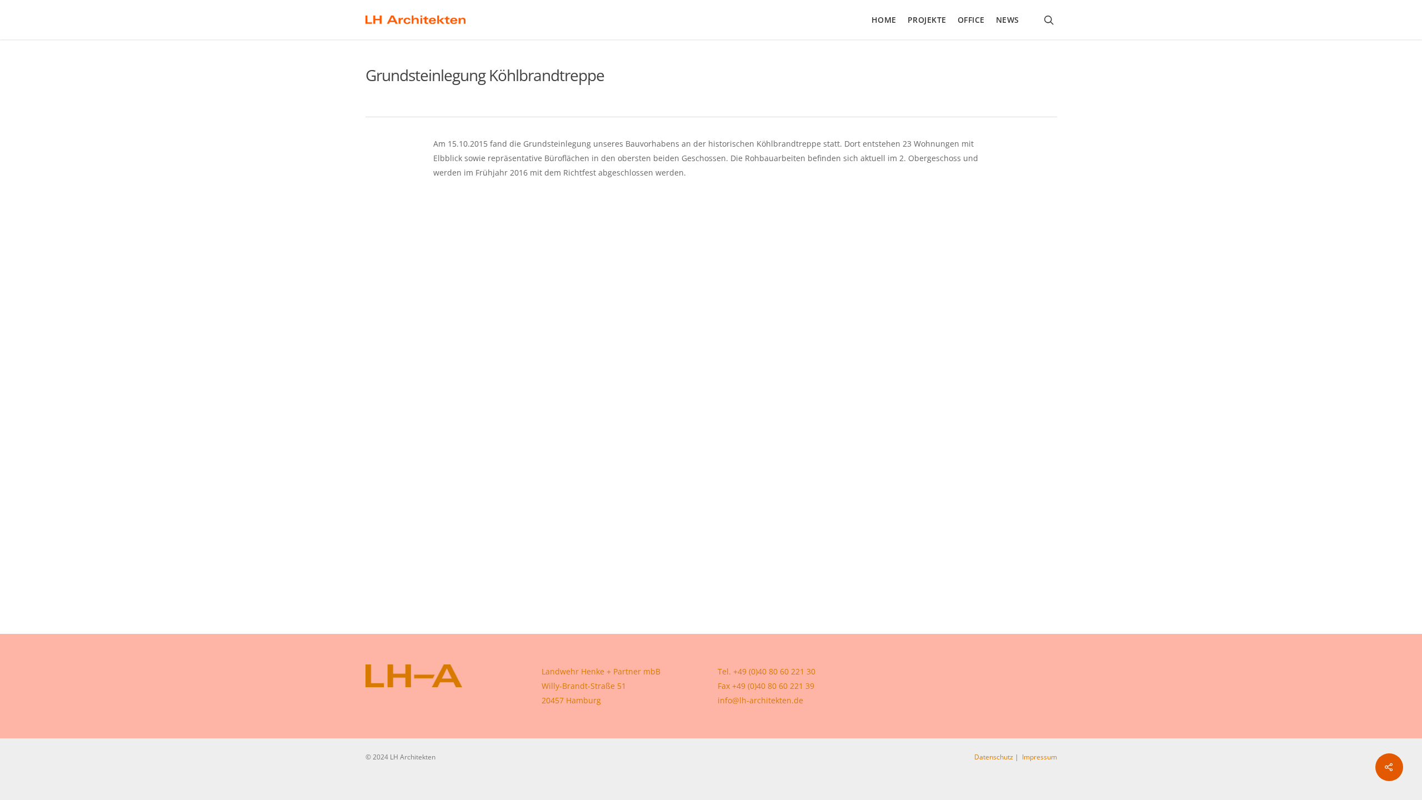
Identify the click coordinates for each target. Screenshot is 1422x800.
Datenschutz (993, 757)
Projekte (927, 20)
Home (884, 20)
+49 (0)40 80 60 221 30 (774, 671)
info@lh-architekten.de (760, 700)
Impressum (1039, 757)
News (1007, 20)
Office (971, 20)
